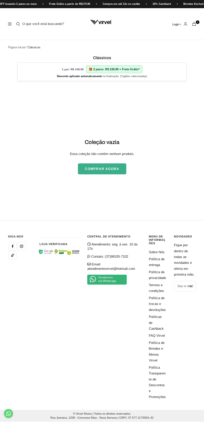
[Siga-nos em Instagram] (22, 246)
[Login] (185, 24)
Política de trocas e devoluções (157, 304)
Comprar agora (102, 169)
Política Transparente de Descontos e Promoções (157, 382)
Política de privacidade (157, 275)
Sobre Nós (157, 252)
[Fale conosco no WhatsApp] (8, 413)
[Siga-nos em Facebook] (13, 246)
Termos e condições (156, 288)
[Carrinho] (194, 24)
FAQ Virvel (157, 336)
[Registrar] (190, 286)
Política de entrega (157, 262)
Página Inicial (16, 47)
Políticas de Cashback (156, 323)
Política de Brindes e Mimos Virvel (157, 351)
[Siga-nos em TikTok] (13, 255)
